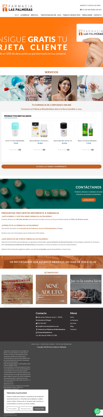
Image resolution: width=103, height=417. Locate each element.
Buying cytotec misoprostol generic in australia (16, 385)
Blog (59, 15)
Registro (6, 301)
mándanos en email (95, 192)
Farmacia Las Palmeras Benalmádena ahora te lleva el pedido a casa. (51, 109)
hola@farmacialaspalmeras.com (48, 326)
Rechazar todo (25, 408)
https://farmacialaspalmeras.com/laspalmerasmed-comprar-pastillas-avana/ (17, 364)
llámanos (85, 192)
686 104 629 (96, 10)
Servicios (34, 15)
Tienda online (87, 15)
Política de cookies (48, 344)
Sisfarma (63, 347)
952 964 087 (86, 10)
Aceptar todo (39, 408)
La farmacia (25, 15)
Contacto (97, 15)
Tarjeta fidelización (48, 15)
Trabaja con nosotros (71, 15)
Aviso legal (35, 344)
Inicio (17, 15)
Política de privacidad (64, 344)
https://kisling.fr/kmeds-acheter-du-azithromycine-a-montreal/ (13, 388)
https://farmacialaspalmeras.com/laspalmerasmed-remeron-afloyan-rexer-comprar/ (17, 304)
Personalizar (12, 408)
